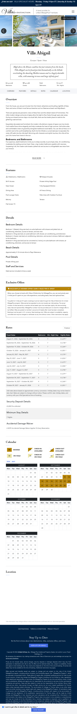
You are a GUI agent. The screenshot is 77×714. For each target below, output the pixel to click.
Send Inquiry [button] (38, 710)
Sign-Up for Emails (38, 645)
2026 (8, 462)
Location (66, 91)
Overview (10, 91)
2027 (13, 462)
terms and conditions (12, 658)
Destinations (23, 629)
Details (33, 91)
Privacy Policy (53, 629)
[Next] (73, 31)
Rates (43, 91)
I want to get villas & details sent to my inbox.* (21, 707)
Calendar (54, 91)
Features (22, 91)
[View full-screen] (68, 18)
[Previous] (4, 31)
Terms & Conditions (38, 629)
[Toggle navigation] (73, 12)
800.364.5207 (8, 2)
